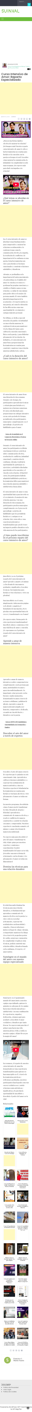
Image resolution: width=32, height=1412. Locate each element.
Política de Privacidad (10, 1387)
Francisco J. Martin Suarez (18, 1360)
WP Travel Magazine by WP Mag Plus (21, 1408)
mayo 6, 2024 (6, 116)
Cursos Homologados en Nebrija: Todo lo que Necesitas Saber (19, 67)
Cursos (13, 116)
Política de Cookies (10, 1392)
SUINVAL (10, 11)
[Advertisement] (16, 40)
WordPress (13, 1407)
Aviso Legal (7, 1390)
